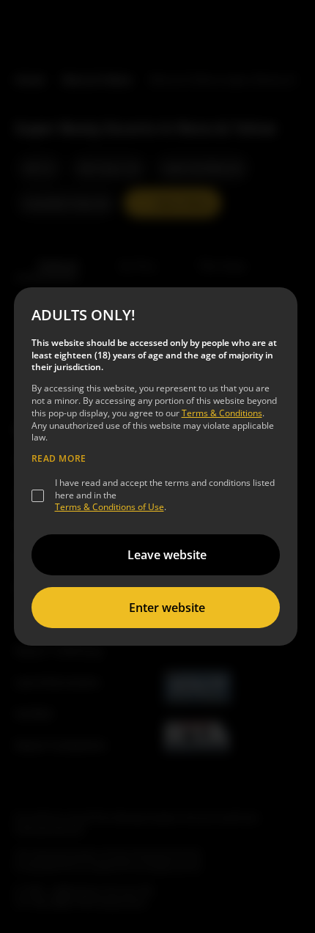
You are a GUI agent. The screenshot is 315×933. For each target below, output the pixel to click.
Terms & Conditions (222, 413)
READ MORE (59, 459)
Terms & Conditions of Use (109, 507)
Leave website (167, 555)
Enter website (167, 608)
